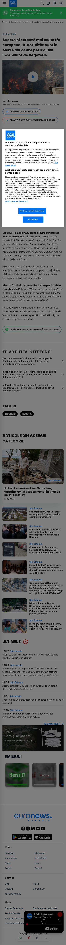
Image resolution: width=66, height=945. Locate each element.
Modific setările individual (32, 211)
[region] (33, 178)
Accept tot (33, 219)
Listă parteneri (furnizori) (16, 201)
